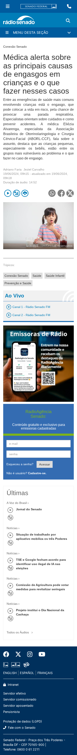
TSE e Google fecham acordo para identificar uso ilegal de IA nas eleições (41, 564)
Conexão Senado (16, 275)
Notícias (12, 528)
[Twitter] (18, 654)
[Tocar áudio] (8, 193)
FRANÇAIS (45, 673)
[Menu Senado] (7, 6)
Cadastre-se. (37, 473)
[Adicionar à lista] (16, 193)
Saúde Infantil (55, 275)
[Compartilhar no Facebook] (61, 193)
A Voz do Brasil (17, 503)
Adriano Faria (12, 169)
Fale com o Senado (21, 727)
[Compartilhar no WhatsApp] (52, 193)
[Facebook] (7, 654)
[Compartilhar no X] (70, 193)
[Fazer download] (25, 193)
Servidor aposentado (18, 705)
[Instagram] (30, 654)
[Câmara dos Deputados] (6, 664)
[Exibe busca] (68, 21)
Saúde (37, 275)
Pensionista (11, 712)
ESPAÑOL (27, 673)
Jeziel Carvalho (34, 169)
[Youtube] (40, 654)
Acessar (44, 464)
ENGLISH (10, 673)
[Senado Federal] (38, 6)
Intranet (13, 684)
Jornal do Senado (29, 509)
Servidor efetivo (14, 693)
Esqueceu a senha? (19, 464)
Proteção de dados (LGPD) (22, 721)
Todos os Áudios (18, 632)
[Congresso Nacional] (16, 664)
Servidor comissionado (19, 699)
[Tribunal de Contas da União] (25, 664)
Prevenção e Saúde (17, 283)
